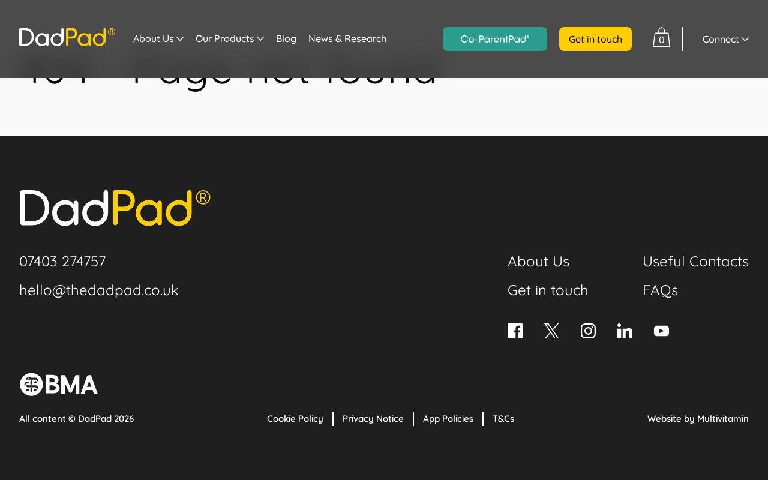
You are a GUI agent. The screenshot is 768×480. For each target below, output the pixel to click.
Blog (286, 38)
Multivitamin (723, 418)
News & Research (347, 38)
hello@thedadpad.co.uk (99, 290)
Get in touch (595, 39)
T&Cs (503, 418)
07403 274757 (62, 261)
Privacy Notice (373, 418)
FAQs (660, 290)
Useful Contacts (696, 261)
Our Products (225, 38)
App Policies (448, 418)
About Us (153, 38)
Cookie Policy (295, 418)
